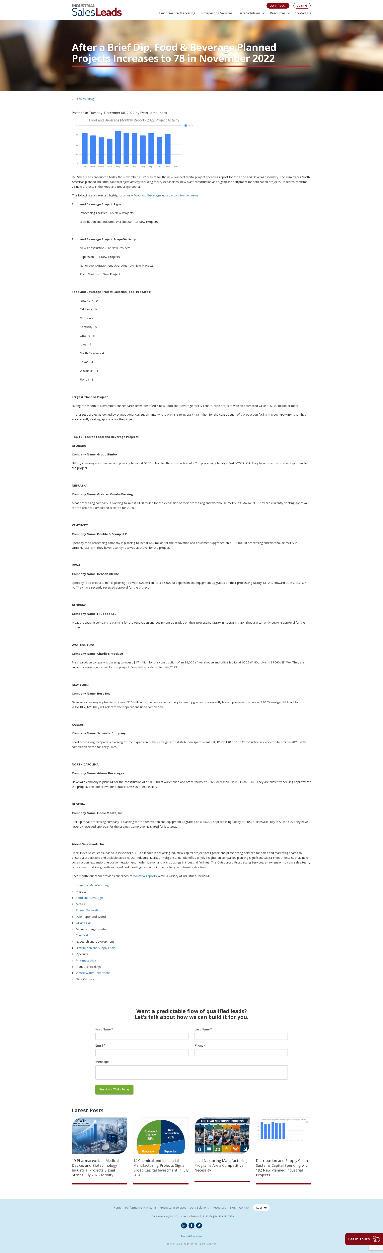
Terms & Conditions (191, 1236)
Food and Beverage (89, 898)
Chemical (82, 935)
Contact (244, 1207)
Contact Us (303, 13)
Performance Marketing (177, 13)
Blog (233, 1207)
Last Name (203, 1029)
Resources (277, 13)
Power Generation (88, 910)
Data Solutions (249, 13)
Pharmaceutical (86, 960)
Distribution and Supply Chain (95, 948)
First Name (104, 1029)
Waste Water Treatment (93, 973)
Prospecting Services (216, 13)
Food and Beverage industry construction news (166, 195)
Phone (200, 1045)
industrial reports (145, 876)
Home (117, 1207)
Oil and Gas (83, 923)
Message (102, 1062)
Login (260, 1207)
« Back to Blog (83, 99)
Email (100, 1045)
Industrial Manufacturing (92, 885)
